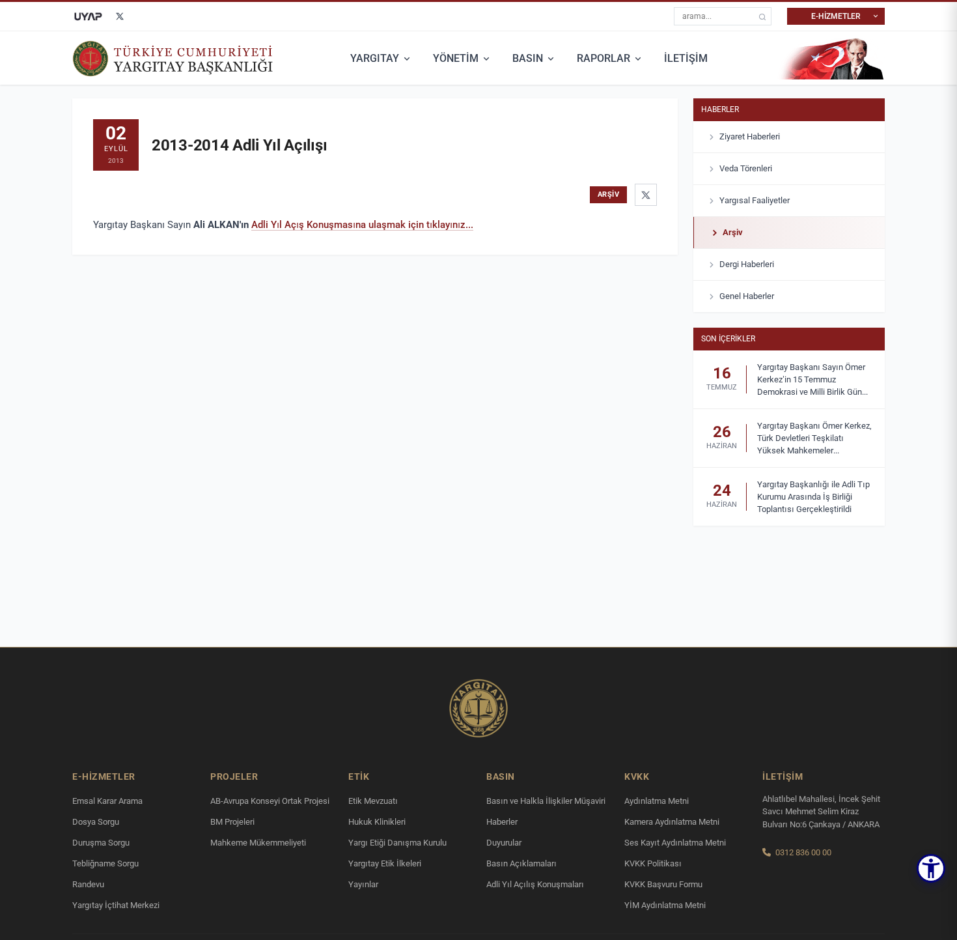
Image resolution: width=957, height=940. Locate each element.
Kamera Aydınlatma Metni (671, 822)
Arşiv (733, 232)
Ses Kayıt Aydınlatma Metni (675, 842)
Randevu (88, 884)
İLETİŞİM (686, 58)
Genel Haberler (746, 296)
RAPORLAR (603, 58)
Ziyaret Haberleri (749, 136)
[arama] (762, 16)
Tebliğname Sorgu (105, 863)
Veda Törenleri (745, 168)
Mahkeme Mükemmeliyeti (258, 842)
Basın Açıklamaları (521, 863)
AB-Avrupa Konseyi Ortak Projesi (269, 801)
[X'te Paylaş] (646, 195)
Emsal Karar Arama (107, 801)
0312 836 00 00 (803, 852)
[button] (931, 868)
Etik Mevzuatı (373, 801)
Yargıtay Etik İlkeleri (384, 863)
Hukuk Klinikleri (377, 822)
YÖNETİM (455, 58)
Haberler (720, 109)
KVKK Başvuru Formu (663, 884)
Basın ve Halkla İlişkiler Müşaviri (545, 801)
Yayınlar (363, 884)
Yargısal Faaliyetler (754, 200)
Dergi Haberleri (746, 264)
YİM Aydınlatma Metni (665, 905)
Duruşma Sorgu (101, 842)
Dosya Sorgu (95, 822)
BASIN (527, 58)
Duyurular (503, 842)
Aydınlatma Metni (656, 801)
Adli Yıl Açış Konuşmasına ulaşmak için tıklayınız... (362, 225)
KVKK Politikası (653, 863)
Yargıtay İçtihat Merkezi (116, 905)
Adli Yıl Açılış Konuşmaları (535, 884)
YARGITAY (374, 58)
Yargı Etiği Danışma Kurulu (397, 842)
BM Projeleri (232, 822)
